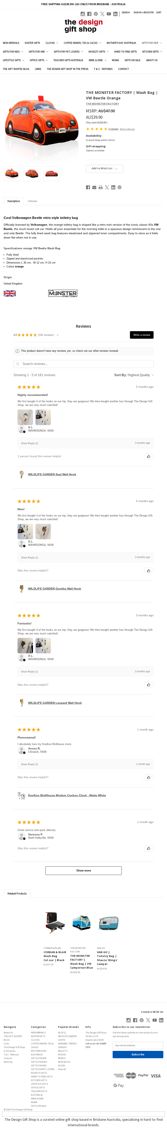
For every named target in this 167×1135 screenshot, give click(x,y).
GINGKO (62, 1047)
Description (14, 201)
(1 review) (113, 128)
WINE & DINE (96, 60)
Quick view (55, 923)
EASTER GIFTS (32, 43)
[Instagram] (83, 14)
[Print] (101, 187)
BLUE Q (62, 1032)
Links (38, 69)
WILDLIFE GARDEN (67, 1036)
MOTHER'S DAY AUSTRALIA (121, 43)
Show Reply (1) (29, 443)
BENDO (62, 1058)
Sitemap (8, 1061)
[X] (102, 14)
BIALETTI (62, 1050)
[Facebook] (89, 14)
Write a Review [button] (127, 129)
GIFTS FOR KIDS (11, 51)
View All (62, 1069)
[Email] (94, 187)
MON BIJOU (64, 1061)
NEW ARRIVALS (11, 43)
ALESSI (61, 1065)
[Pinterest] (96, 14)
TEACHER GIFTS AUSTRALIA (68, 60)
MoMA (115, 60)
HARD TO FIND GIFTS (125, 51)
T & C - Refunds (103, 69)
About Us (151, 60)
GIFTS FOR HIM (37, 51)
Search (126, 12)
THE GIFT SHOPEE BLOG (16, 69)
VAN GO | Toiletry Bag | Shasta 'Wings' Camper (107, 958)
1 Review (32, 201)
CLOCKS (50, 43)
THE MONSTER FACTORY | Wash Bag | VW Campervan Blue (81, 962)
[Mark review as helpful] (149, 456)
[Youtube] (109, 14)
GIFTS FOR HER (150, 43)
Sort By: (120, 375)
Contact (123, 69)
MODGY (62, 1054)
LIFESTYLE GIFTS (12, 60)
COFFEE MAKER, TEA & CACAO (81, 43)
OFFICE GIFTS (37, 60)
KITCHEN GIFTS (150, 51)
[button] (57, 335)
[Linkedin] (115, 14)
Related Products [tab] (17, 893)
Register (149, 12)
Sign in (137, 12)
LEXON (61, 1039)
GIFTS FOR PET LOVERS (66, 51)
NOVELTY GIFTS (97, 51)
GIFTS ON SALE (133, 60)
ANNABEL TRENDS (67, 1043)
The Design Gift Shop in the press (67, 69)
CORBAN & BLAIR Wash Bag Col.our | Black (55, 956)
